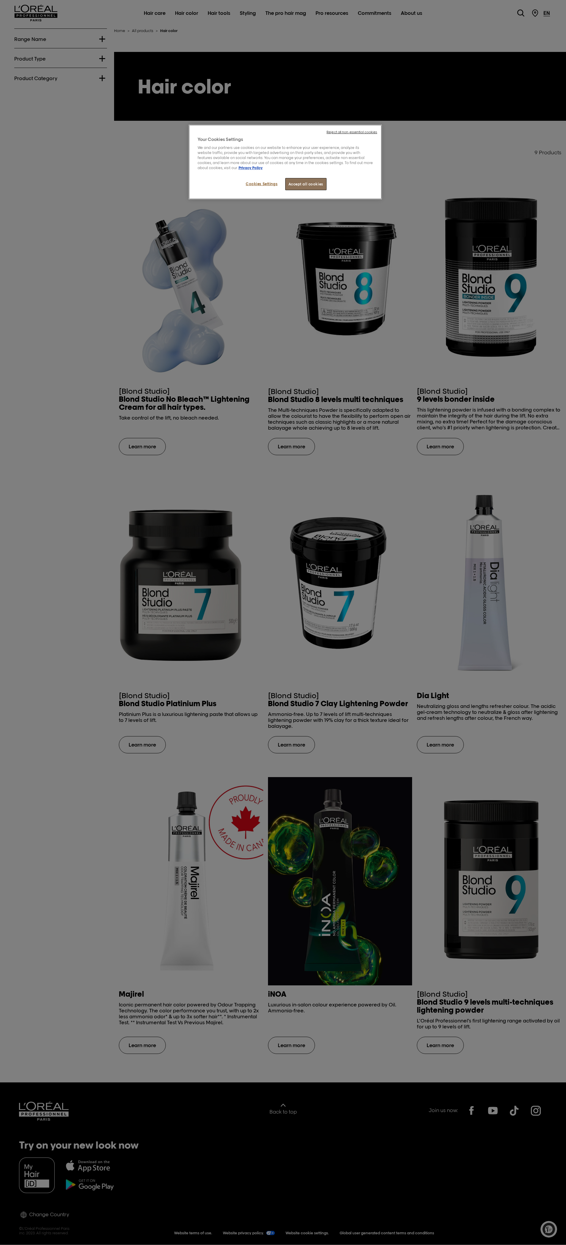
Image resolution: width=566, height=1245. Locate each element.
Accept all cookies (305, 184)
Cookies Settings (262, 184)
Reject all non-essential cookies (352, 132)
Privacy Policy (251, 168)
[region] (285, 162)
